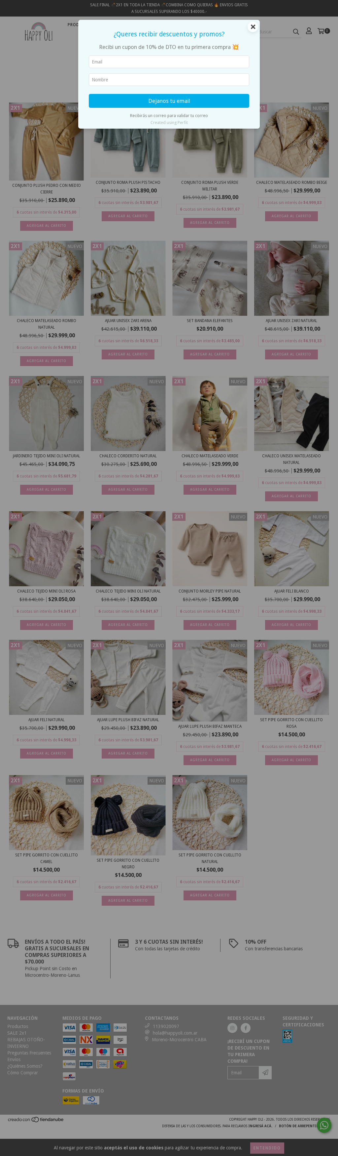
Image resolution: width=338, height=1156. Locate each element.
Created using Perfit (169, 122)
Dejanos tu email (169, 101)
